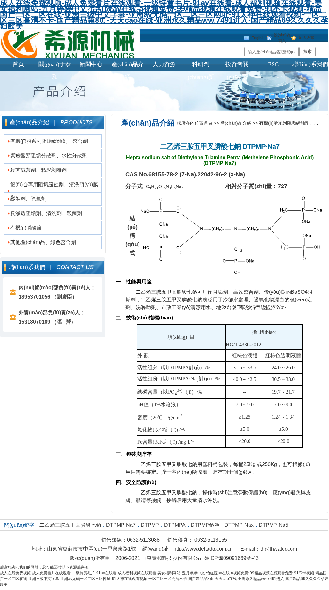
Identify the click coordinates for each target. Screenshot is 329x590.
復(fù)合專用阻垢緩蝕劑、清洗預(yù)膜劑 (54, 191)
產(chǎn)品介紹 (128, 66)
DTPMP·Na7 (260, 147)
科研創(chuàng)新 (201, 66)
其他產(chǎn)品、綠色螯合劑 (43, 242)
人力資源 (164, 64)
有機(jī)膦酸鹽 (26, 227)
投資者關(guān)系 (237, 66)
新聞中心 (91, 64)
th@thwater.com (278, 548)
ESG (273, 64)
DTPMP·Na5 (273, 525)
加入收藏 (306, 38)
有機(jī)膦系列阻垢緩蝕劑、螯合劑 (49, 141)
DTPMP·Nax (239, 525)
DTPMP (150, 525)
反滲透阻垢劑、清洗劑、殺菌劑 (46, 213)
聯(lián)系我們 (310, 64)
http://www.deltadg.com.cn (203, 548)
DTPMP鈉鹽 (205, 525)
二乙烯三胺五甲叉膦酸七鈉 (200, 147)
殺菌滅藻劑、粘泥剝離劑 (38, 170)
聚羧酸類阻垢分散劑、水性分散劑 (48, 155)
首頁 (18, 64)
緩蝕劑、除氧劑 (28, 199)
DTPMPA (175, 525)
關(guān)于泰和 (54, 66)
